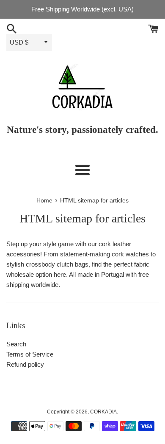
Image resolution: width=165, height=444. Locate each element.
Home (44, 200)
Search (16, 344)
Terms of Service (29, 354)
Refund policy (25, 364)
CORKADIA (103, 412)
